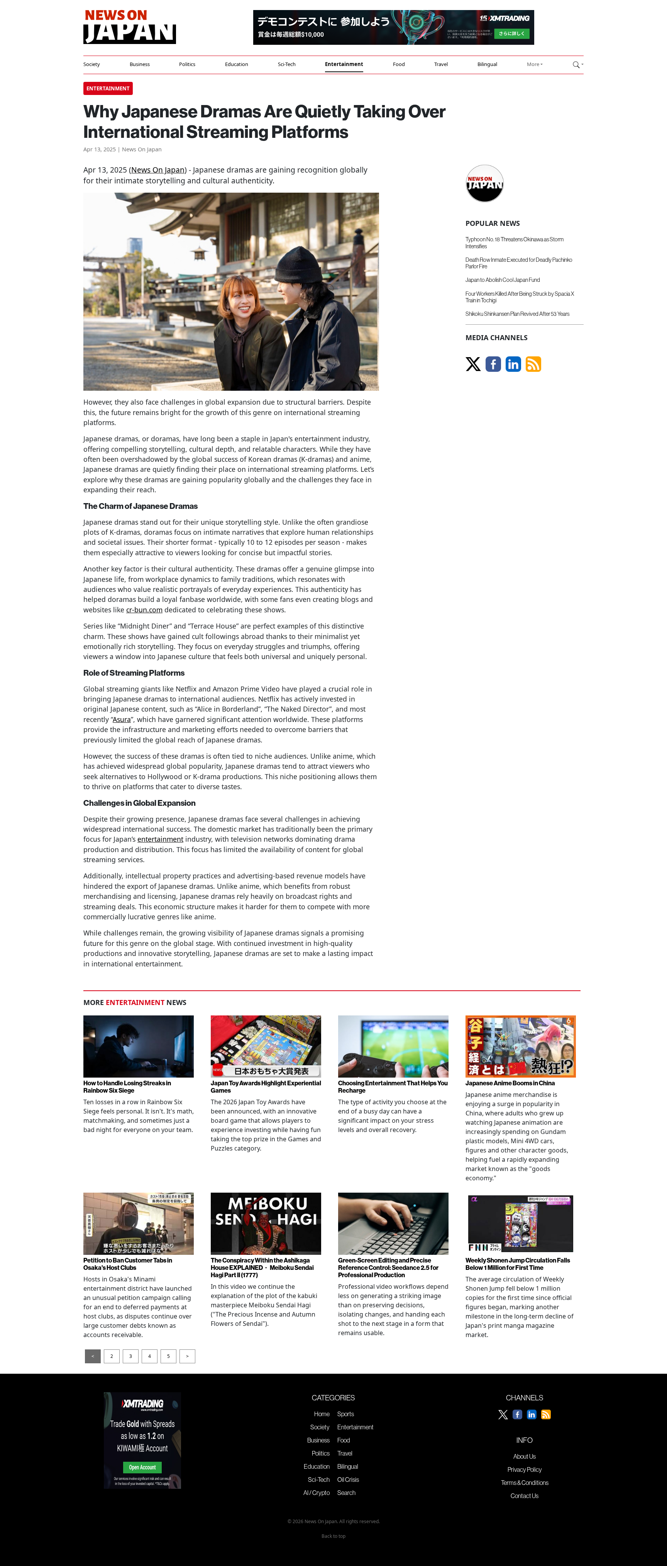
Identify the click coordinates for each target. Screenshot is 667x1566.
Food (399, 64)
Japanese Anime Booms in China (510, 1083)
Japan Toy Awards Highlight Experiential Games (266, 1086)
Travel (441, 64)
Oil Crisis (348, 1479)
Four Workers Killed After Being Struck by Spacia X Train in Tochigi (520, 297)
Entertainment (344, 64)
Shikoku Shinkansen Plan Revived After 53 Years (517, 313)
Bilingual (487, 64)
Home (322, 1414)
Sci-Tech (287, 64)
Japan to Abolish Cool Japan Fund (503, 279)
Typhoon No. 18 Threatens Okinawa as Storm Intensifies (515, 242)
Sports (345, 1414)
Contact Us (524, 1496)
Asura (122, 719)
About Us (524, 1456)
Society (91, 64)
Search (346, 1493)
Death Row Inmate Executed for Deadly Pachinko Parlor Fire (519, 263)
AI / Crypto (316, 1493)
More (533, 64)
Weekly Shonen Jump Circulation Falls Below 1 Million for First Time (518, 1263)
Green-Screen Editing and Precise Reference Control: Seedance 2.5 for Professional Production (388, 1267)
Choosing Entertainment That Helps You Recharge (393, 1086)
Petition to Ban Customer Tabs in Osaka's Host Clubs (127, 1263)
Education (236, 64)
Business (140, 64)
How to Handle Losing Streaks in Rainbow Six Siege (127, 1086)
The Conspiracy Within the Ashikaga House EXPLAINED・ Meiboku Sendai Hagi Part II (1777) (262, 1267)
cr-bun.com (144, 609)
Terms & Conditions (524, 1482)
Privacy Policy (525, 1469)
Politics (187, 64)
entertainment (160, 839)
